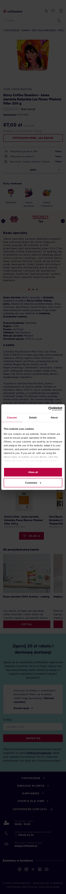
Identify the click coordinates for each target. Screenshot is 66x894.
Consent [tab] (12, 417)
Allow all (33, 472)
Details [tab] (33, 417)
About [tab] (54, 417)
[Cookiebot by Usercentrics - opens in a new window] (48, 409)
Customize (31, 482)
